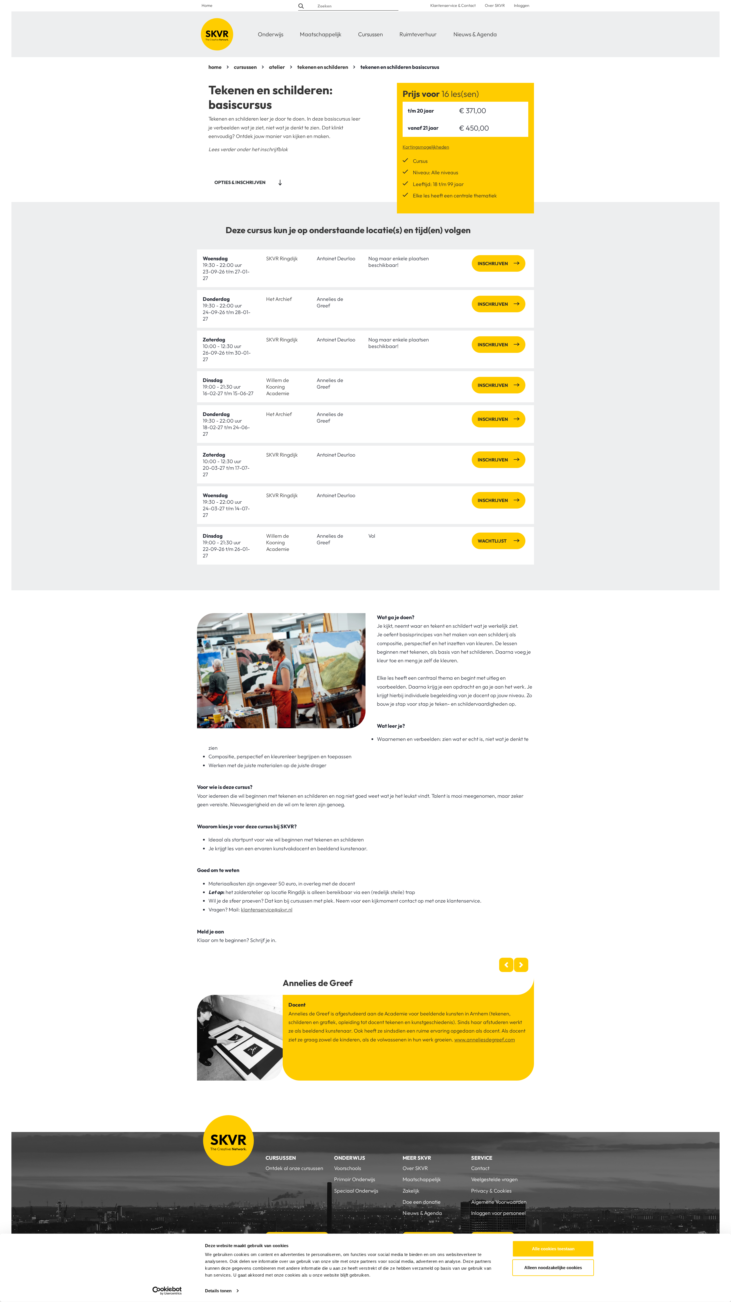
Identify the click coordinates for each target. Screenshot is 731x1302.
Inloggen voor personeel (498, 1213)
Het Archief (279, 299)
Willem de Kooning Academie (277, 387)
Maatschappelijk (321, 34)
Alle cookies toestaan (553, 1248)
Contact (480, 1168)
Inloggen (521, 5)
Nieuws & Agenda (475, 34)
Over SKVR (495, 5)
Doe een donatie (422, 1202)
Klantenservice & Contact (453, 5)
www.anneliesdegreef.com (484, 1039)
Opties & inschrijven (240, 182)
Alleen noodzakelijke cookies (553, 1267)
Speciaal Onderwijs (356, 1190)
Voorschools (347, 1168)
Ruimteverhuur (418, 34)
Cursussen (370, 34)
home (215, 67)
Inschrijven (493, 263)
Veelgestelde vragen (494, 1179)
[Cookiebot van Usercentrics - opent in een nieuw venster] (167, 1291)
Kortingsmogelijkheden (426, 147)
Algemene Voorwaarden (499, 1202)
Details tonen (218, 1290)
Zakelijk (411, 1190)
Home (207, 5)
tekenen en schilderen (322, 67)
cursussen (245, 67)
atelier (277, 67)
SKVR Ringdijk (282, 258)
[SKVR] (217, 34)
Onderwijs (270, 34)
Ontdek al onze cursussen (294, 1168)
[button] (506, 965)
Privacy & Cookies (491, 1190)
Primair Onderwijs (354, 1179)
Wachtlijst (492, 541)
